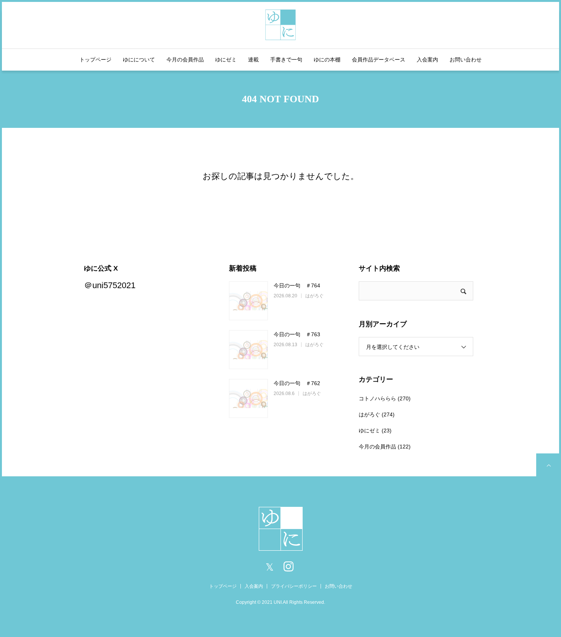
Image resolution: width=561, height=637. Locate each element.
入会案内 (427, 59)
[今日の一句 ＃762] (248, 398)
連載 (253, 59)
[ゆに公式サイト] (280, 24)
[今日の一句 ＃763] (248, 349)
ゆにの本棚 (327, 59)
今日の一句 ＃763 (297, 334)
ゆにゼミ (226, 59)
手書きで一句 (286, 59)
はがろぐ (314, 295)
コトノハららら (377, 398)
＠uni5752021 (109, 285)
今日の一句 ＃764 (297, 285)
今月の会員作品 (185, 59)
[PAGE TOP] (547, 464)
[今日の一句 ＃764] (248, 300)
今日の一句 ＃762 (297, 383)
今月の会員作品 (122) (385, 446)
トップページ (95, 59)
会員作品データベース (378, 59)
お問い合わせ (466, 59)
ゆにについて (139, 59)
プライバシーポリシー (294, 586)
